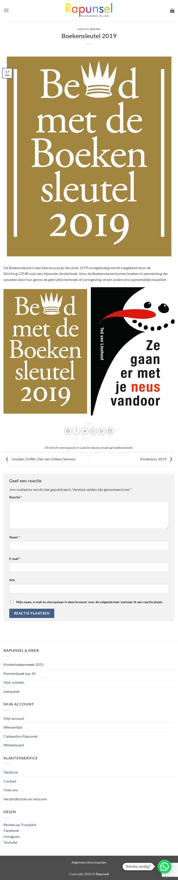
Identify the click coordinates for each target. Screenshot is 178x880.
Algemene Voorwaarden (89, 862)
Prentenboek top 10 (19, 673)
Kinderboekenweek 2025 (23, 664)
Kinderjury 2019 (153, 459)
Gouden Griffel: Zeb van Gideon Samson (43, 459)
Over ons (10, 790)
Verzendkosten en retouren (25, 799)
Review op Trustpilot (19, 824)
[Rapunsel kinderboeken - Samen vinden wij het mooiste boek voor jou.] (89, 10)
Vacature (10, 772)
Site (12, 580)
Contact (9, 781)
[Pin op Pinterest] (101, 431)
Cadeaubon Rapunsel (20, 736)
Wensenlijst (12, 727)
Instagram (11, 836)
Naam (14, 537)
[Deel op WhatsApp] (68, 431)
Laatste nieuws (89, 29)
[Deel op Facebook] (76, 431)
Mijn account (13, 718)
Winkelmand (13, 745)
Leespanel (11, 691)
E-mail (15, 559)
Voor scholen (13, 682)
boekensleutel (123, 447)
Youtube (10, 842)
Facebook (11, 830)
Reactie (15, 497)
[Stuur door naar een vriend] (93, 431)
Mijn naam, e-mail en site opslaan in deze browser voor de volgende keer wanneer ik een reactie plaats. (89, 602)
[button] (6, 10)
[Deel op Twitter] (85, 431)
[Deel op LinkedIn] (110, 431)
